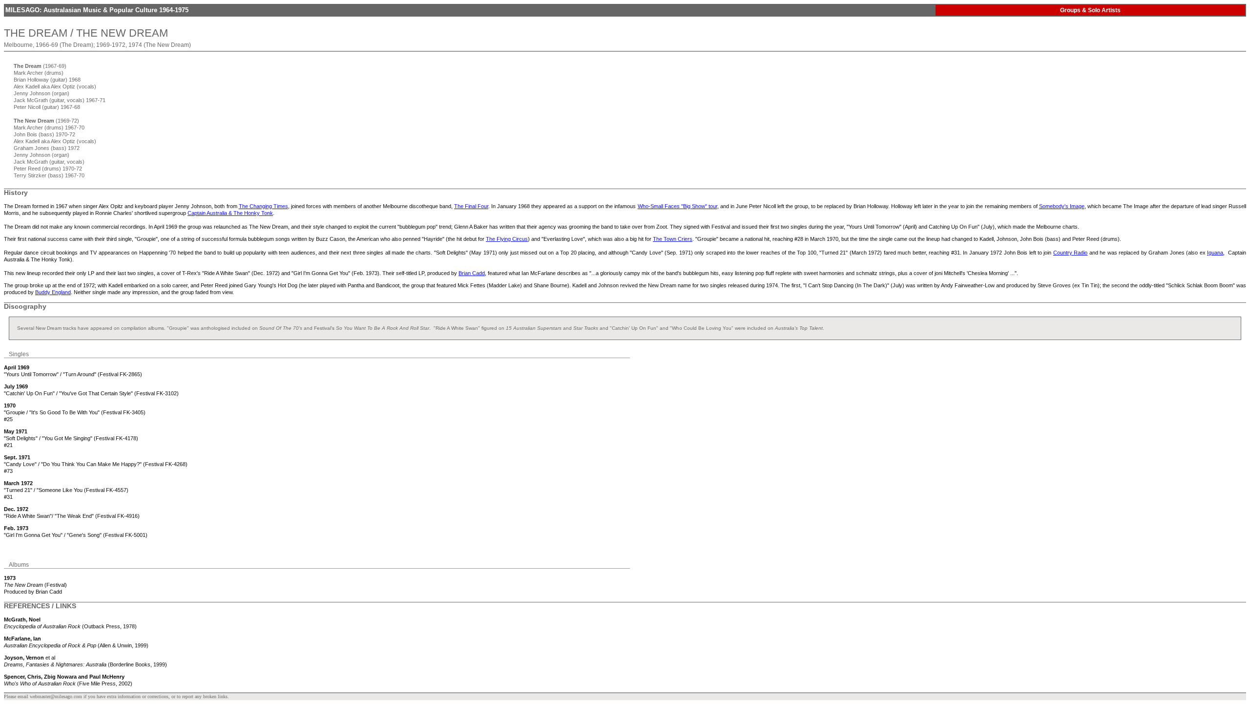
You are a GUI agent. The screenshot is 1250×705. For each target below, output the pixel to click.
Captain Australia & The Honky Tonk (230, 213)
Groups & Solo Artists (1090, 10)
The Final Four (471, 206)
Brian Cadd (471, 273)
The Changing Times (263, 206)
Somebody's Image (1061, 206)
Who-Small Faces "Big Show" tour (677, 206)
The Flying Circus (507, 239)
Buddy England (53, 292)
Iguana (1215, 253)
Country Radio (1070, 253)
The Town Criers (672, 239)
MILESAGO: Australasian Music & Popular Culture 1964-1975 (96, 10)
